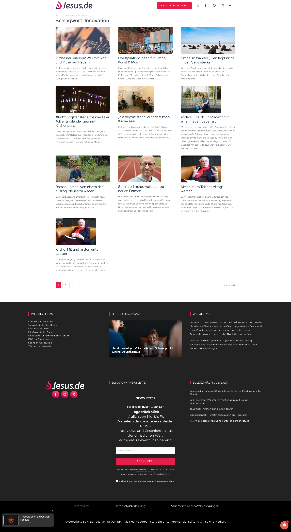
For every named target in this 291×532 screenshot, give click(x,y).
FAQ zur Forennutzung (41, 339)
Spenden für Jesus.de (40, 342)
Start (58, 15)
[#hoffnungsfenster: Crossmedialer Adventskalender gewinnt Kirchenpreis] (83, 99)
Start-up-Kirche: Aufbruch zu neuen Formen (141, 188)
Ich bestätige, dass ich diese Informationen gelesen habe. (146, 481)
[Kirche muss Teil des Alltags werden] (208, 169)
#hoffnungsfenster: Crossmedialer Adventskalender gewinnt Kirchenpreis (82, 121)
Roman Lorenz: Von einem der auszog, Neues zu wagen (79, 188)
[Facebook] (205, 5)
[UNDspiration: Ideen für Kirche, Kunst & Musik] (145, 40)
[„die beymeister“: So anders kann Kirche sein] (145, 99)
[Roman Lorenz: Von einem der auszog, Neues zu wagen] (83, 169)
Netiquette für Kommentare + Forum (48, 335)
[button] (198, 5)
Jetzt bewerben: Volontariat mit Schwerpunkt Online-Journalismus (142, 350)
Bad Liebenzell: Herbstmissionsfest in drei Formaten (219, 415)
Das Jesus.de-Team (38, 328)
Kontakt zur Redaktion (40, 321)
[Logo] (64, 385)
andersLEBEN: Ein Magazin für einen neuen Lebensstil (205, 119)
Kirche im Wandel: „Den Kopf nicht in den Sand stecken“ (207, 60)
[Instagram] (214, 5)
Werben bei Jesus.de (39, 346)
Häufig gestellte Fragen (41, 332)
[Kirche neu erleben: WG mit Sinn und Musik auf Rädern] (83, 40)
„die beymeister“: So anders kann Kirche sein (144, 119)
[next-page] (72, 285)
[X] (223, 5)
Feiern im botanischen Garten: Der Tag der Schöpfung (219, 420)
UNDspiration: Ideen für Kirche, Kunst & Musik (142, 60)
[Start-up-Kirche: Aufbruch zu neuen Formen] (145, 169)
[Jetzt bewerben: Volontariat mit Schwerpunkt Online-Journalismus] (145, 342)
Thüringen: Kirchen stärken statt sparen (211, 408)
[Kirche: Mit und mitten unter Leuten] (83, 231)
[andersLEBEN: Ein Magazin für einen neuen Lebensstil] (208, 99)
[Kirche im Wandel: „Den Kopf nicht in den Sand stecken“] (208, 40)
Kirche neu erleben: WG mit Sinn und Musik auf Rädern (81, 60)
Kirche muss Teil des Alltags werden (202, 188)
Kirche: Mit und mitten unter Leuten (78, 251)
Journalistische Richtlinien (43, 325)
